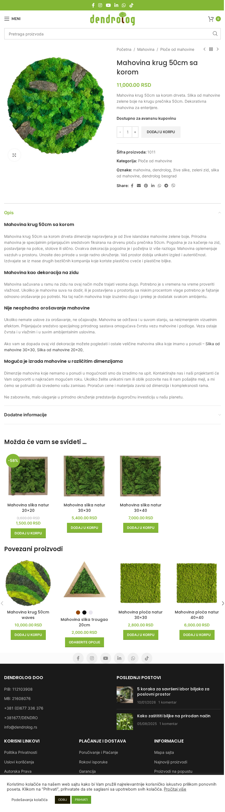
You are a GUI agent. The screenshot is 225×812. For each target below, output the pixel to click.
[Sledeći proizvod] (217, 49)
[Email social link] (138, 185)
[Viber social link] (173, 185)
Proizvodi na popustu (173, 771)
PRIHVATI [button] (81, 800)
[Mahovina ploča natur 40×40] (197, 583)
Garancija (87, 771)
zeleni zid (200, 170)
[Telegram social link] (166, 185)
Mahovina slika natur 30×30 (84, 507)
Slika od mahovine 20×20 (60, 349)
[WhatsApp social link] (124, 5)
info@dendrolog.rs (20, 727)
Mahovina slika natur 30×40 (141, 507)
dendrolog (162, 170)
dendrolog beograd (159, 176)
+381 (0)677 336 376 (23, 708)
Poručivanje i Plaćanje (98, 752)
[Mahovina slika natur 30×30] (84, 476)
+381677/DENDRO (21, 717)
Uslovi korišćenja (19, 762)
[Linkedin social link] (116, 5)
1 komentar (167, 702)
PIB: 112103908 (18, 689)
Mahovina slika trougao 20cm (84, 622)
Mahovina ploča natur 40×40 (197, 614)
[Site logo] (112, 18)
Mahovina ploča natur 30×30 (141, 614)
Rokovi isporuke (93, 762)
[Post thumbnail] (125, 696)
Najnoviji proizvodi (170, 762)
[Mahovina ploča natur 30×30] (141, 583)
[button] (28, 533)
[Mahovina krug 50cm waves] (28, 583)
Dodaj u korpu (161, 132)
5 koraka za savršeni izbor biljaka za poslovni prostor (173, 691)
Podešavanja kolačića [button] (29, 799)
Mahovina (145, 49)
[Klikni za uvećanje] (14, 155)
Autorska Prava (18, 771)
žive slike (181, 170)
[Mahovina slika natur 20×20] (28, 476)
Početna (124, 49)
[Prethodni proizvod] (204, 49)
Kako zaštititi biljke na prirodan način (173, 716)
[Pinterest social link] (146, 185)
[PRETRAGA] (215, 34)
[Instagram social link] (100, 5)
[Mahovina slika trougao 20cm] (84, 583)
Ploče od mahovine (177, 49)
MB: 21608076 (17, 698)
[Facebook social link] (93, 5)
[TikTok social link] (131, 5)
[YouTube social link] (108, 5)
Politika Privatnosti (20, 752)
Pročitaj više (175, 789)
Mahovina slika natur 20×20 (28, 507)
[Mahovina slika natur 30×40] (141, 476)
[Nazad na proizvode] (211, 49)
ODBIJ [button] (62, 800)
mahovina (141, 170)
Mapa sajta (164, 752)
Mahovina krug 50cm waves (28, 614)
